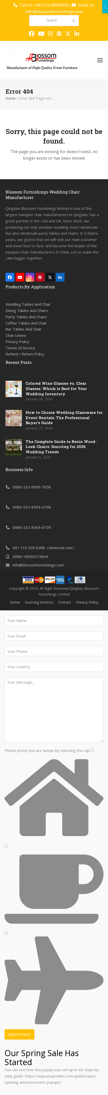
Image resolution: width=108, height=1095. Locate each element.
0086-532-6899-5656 (32, 486)
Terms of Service (20, 347)
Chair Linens (16, 335)
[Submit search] (73, 20)
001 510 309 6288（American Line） (44, 547)
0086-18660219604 (30, 556)
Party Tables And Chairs (26, 316)
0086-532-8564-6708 (32, 506)
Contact (64, 602)
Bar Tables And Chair (23, 329)
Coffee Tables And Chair (26, 323)
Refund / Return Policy (25, 353)
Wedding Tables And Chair (28, 304)
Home (11, 98)
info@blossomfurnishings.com (38, 564)
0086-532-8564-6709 (32, 527)
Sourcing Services (39, 602)
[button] (100, 60)
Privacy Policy (17, 341)
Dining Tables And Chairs (27, 310)
